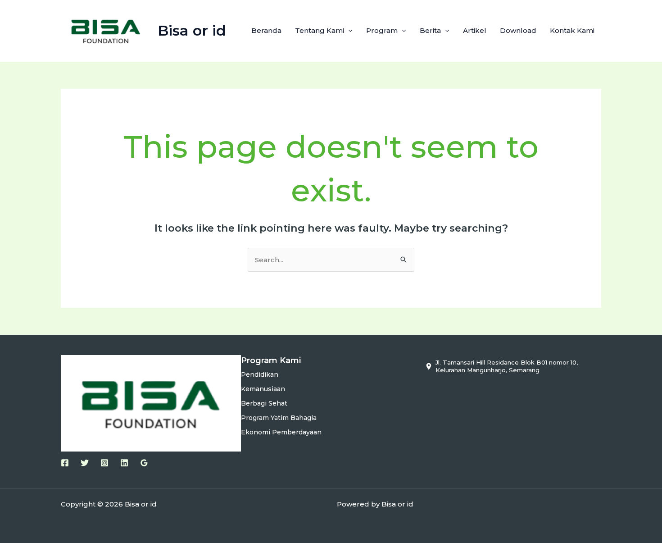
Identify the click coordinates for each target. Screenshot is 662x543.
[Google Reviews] (144, 463)
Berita (430, 30)
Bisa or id (192, 30)
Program (382, 30)
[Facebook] (65, 463)
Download (518, 30)
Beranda (266, 30)
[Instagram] (104, 463)
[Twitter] (85, 463)
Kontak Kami (572, 30)
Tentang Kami (319, 30)
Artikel (474, 30)
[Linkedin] (124, 463)
